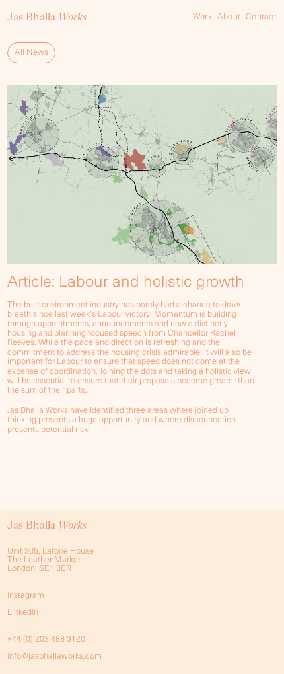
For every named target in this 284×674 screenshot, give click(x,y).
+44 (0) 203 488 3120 (46, 639)
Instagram (25, 595)
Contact (261, 17)
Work (202, 17)
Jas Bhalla (47, 17)
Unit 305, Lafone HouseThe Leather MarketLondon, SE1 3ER (50, 560)
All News (31, 52)
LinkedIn (22, 612)
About (228, 17)
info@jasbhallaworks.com (54, 656)
